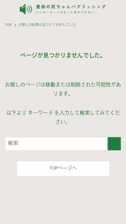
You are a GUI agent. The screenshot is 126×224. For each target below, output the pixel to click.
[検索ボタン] (8, 9)
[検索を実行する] (114, 143)
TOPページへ (63, 168)
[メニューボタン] (117, 9)
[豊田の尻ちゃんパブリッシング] (63, 9)
